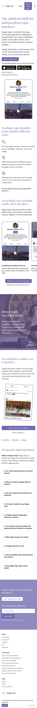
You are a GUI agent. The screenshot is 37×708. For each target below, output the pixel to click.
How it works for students (18, 428)
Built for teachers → (8, 72)
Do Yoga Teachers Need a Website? (12, 668)
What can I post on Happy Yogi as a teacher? (17, 483)
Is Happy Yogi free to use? (15, 546)
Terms (3, 684)
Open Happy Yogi (28, 6)
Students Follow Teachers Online (11, 671)
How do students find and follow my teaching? (18, 494)
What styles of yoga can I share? (17, 537)
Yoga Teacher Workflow (9, 673)
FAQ (3, 645)
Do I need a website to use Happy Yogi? (16, 505)
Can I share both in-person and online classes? (18, 472)
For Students (15, 440)
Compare (24, 440)
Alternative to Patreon (8, 666)
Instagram (5, 647)
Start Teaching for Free (12, 599)
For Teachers (5, 440)
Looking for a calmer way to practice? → (18, 284)
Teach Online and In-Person (10, 663)
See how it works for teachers (18, 281)
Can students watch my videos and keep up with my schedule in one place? (18, 527)
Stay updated (8, 616)
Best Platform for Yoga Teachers (11, 658)
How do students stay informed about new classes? (18, 556)
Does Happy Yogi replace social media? (15, 567)
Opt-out (31, 705)
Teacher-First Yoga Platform (10, 655)
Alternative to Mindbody (9, 660)
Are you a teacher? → (18, 432)
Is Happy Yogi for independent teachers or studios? (15, 516)
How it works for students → (10, 75)
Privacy (4, 681)
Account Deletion (7, 686)
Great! (5, 705)
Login (20, 6)
